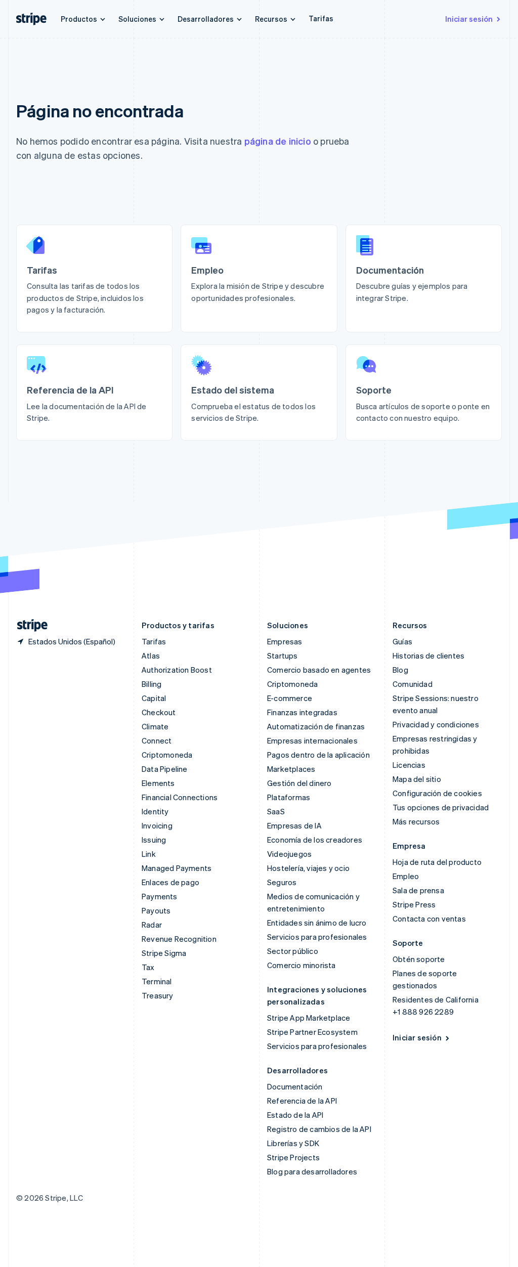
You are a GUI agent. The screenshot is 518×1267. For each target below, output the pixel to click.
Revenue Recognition (179, 939)
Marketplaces (291, 769)
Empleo (406, 876)
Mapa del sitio (417, 779)
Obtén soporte (419, 959)
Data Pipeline (165, 769)
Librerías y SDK (293, 1143)
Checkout (159, 712)
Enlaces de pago (170, 882)
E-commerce (289, 698)
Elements (158, 783)
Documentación (295, 1086)
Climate (155, 726)
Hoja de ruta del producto (437, 862)
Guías (402, 641)
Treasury (158, 995)
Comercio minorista (301, 965)
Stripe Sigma (164, 953)
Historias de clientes (428, 655)
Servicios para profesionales (317, 937)
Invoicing (157, 825)
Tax (148, 967)
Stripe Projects (293, 1157)
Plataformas (288, 797)
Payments (160, 896)
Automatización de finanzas (316, 726)
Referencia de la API (302, 1101)
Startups (282, 655)
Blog (400, 670)
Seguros (281, 882)
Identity (155, 811)
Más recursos (416, 821)
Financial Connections (180, 797)
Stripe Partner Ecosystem (312, 1032)
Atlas (151, 655)
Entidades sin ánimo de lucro (317, 923)
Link (149, 854)
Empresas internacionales (312, 740)
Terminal (157, 981)
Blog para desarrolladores (312, 1171)
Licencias (409, 765)
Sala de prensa (418, 890)
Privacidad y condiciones (436, 724)
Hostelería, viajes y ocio (308, 868)
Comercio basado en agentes (319, 670)
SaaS (276, 811)
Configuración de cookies (437, 793)
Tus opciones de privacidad (441, 807)
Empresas (285, 641)
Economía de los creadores (314, 840)
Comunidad (413, 684)
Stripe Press (414, 904)
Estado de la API (295, 1115)
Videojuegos (289, 854)
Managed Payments (176, 868)
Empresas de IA (294, 825)
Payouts (156, 910)
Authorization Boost (177, 670)
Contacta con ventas (429, 918)
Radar (152, 925)
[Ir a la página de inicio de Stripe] (28, 625)
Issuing (154, 840)
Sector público (292, 951)
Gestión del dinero (299, 783)
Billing (151, 684)
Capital (154, 698)
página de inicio (277, 141)
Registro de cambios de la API (319, 1129)
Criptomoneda (167, 755)
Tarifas (321, 18)
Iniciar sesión (469, 19)
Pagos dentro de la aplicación (318, 755)
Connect (156, 740)
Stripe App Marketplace (308, 1018)
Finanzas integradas (302, 712)
